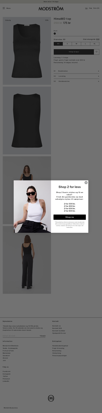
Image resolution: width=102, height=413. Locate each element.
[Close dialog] (86, 182)
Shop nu (69, 217)
